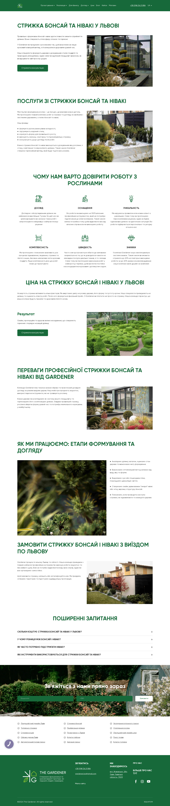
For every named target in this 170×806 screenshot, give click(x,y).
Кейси (104, 5)
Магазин (112, 5)
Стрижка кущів (27, 733)
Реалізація (61, 5)
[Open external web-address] (148, 802)
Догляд (84, 5)
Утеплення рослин (121, 728)
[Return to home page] (19, 5)
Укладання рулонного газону (126, 724)
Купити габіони (73, 737)
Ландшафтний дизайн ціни (125, 733)
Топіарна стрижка (29, 728)
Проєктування (47, 5)
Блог (98, 5)
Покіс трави (118, 737)
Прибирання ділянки (76, 728)
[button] (32, 68)
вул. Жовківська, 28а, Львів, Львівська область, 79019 (118, 774)
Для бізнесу (74, 5)
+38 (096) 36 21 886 (137, 5)
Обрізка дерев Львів (29, 737)
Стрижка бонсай (74, 724)
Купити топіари (120, 742)
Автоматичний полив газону (33, 742)
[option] (149, 6)
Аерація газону (73, 742)
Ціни (92, 5)
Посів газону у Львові (76, 733)
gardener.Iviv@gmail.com (85, 774)
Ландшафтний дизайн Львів (33, 724)
